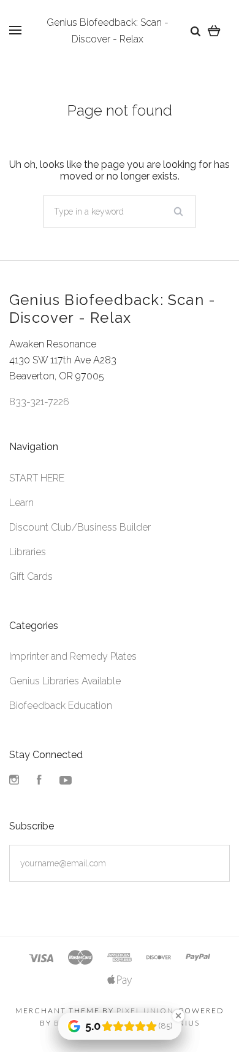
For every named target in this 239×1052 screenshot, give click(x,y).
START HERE (36, 478)
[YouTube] (65, 781)
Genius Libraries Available (65, 681)
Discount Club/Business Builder (80, 527)
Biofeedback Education (60, 705)
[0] (214, 30)
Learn (21, 502)
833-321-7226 (39, 402)
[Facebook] (39, 781)
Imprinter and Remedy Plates (73, 656)
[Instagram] (14, 781)
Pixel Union (145, 1010)
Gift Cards (31, 576)
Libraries (27, 552)
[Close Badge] (178, 1016)
